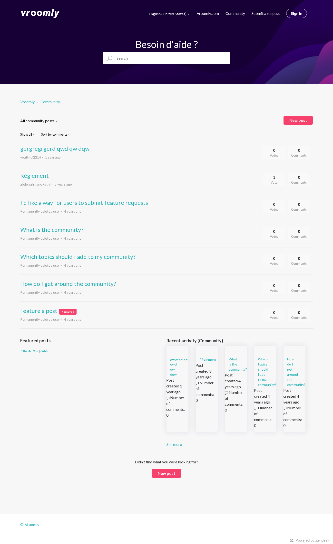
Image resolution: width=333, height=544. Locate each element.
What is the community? (51, 229)
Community (235, 13)
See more (174, 444)
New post (298, 120)
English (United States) (168, 14)
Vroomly (27, 101)
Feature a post (38, 310)
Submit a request (266, 13)
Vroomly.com (208, 13)
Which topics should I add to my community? (78, 256)
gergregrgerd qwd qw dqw (54, 148)
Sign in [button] (296, 13)
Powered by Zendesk (312, 540)
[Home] (40, 13)
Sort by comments (54, 134)
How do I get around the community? (68, 283)
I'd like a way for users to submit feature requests (84, 202)
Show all (26, 134)
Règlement (34, 175)
